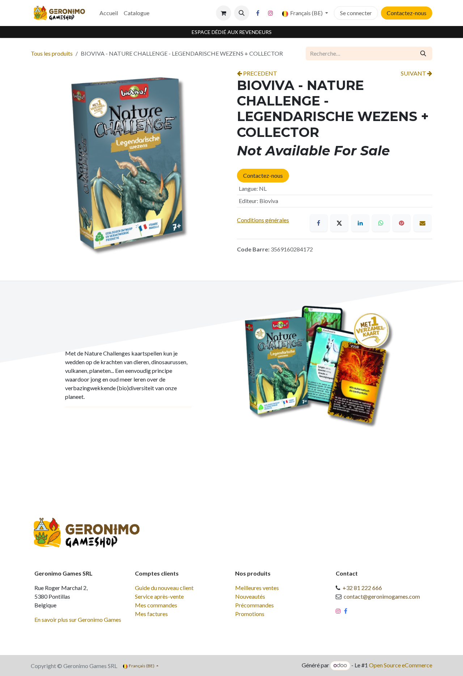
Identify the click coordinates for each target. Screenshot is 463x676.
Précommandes (254, 605)
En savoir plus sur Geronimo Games (77, 619)
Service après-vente (159, 596)
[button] (241, 13)
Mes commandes (156, 605)
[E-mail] (422, 223)
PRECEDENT (259, 73)
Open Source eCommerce (400, 665)
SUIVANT (414, 73)
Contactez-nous (406, 12)
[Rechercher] (423, 53)
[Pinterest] (401, 223)
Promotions (249, 613)
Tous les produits (52, 53)
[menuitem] (109, 13)
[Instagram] (270, 13)
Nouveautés (250, 596)
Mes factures (151, 613)
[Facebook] (258, 13)
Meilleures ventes (257, 587)
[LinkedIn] (360, 223)
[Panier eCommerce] (223, 13)
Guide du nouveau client (164, 587)
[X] (339, 223)
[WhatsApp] (381, 223)
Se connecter (356, 12)
